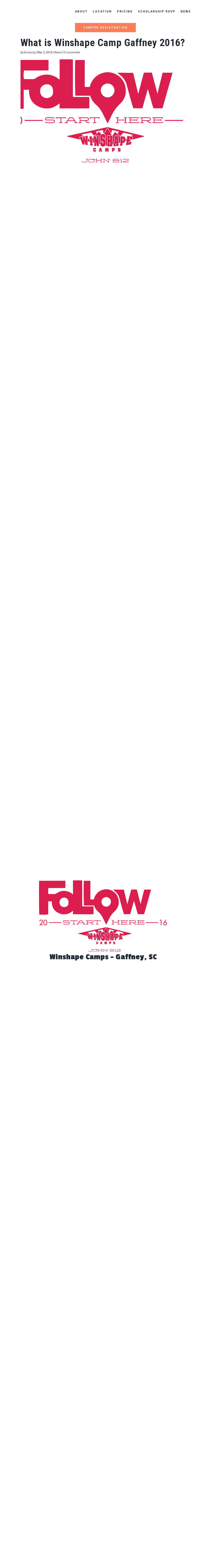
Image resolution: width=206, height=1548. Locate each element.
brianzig (29, 52)
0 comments (72, 52)
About (81, 11)
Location (102, 11)
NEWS (186, 11)
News (58, 52)
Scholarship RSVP (156, 11)
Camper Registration (105, 27)
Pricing (125, 11)
